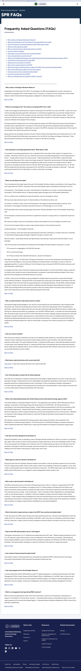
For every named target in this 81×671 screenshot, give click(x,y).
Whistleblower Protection (32, 667)
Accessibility (16, 664)
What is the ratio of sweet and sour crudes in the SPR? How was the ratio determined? (35, 67)
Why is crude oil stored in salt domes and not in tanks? (25, 49)
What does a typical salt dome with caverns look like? (24, 53)
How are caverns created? (16, 51)
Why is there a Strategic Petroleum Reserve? (22, 40)
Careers (25, 641)
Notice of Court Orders (68, 667)
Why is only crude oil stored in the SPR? (20, 65)
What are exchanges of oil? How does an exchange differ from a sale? (30, 42)
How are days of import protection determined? (23, 72)
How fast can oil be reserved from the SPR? (21, 60)
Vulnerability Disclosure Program (14, 667)
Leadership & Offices (29, 630)
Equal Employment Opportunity (50, 667)
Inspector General (47, 644)
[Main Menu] (3, 4)
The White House (65, 634)
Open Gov (8, 664)
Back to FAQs (8, 99)
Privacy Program (46, 647)
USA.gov (62, 630)
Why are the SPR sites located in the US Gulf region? (24, 69)
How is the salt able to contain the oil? (19, 56)
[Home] (40, 5)
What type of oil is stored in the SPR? (19, 63)
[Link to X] (19, 648)
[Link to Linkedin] (12, 648)
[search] (77, 4)
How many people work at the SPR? (19, 74)
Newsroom (26, 634)
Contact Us (26, 637)
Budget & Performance (48, 630)
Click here (7, 364)
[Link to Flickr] (6, 651)
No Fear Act (45, 664)
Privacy (25, 664)
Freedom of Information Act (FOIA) (49, 639)
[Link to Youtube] (16, 648)
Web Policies (55, 664)
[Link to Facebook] (6, 648)
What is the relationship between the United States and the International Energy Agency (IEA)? (38, 58)
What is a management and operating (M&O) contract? (25, 76)
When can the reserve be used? (18, 47)
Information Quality (34, 664)
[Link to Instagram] (9, 648)
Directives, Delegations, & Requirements (49, 634)
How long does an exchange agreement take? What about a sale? (28, 44)
